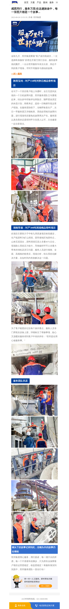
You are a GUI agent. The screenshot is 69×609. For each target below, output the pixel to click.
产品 (39, 2)
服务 (51, 2)
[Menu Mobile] (56, 2)
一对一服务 (16, 73)
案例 (45, 2)
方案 (32, 2)
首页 (26, 2)
